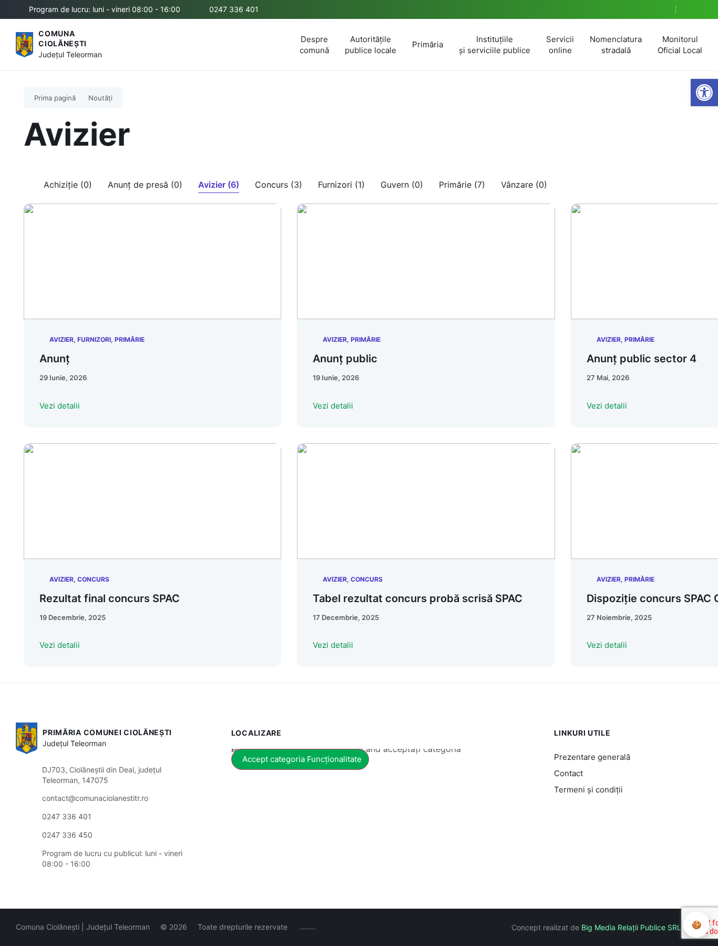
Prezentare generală (592, 757)
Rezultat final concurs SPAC (109, 598)
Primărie (130, 339)
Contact (568, 773)
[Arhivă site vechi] (695, 9)
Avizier (61, 339)
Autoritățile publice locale (370, 44)
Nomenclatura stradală (616, 44)
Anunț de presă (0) (145, 184)
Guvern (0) (402, 184)
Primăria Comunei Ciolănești (107, 732)
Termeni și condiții (588, 790)
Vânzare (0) (524, 184)
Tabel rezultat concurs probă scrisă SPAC (417, 598)
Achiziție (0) (68, 184)
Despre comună (314, 44)
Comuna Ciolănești (62, 38)
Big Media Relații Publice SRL (631, 927)
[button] (658, 10)
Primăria (427, 44)
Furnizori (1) (341, 184)
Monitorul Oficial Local (680, 44)
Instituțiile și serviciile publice (494, 44)
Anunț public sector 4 (641, 358)
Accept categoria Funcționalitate (302, 759)
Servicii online (560, 44)
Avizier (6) (218, 184)
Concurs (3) (278, 184)
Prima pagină (55, 98)
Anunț (54, 358)
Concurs (93, 579)
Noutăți (100, 98)
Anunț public (345, 358)
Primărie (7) (462, 184)
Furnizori (94, 339)
